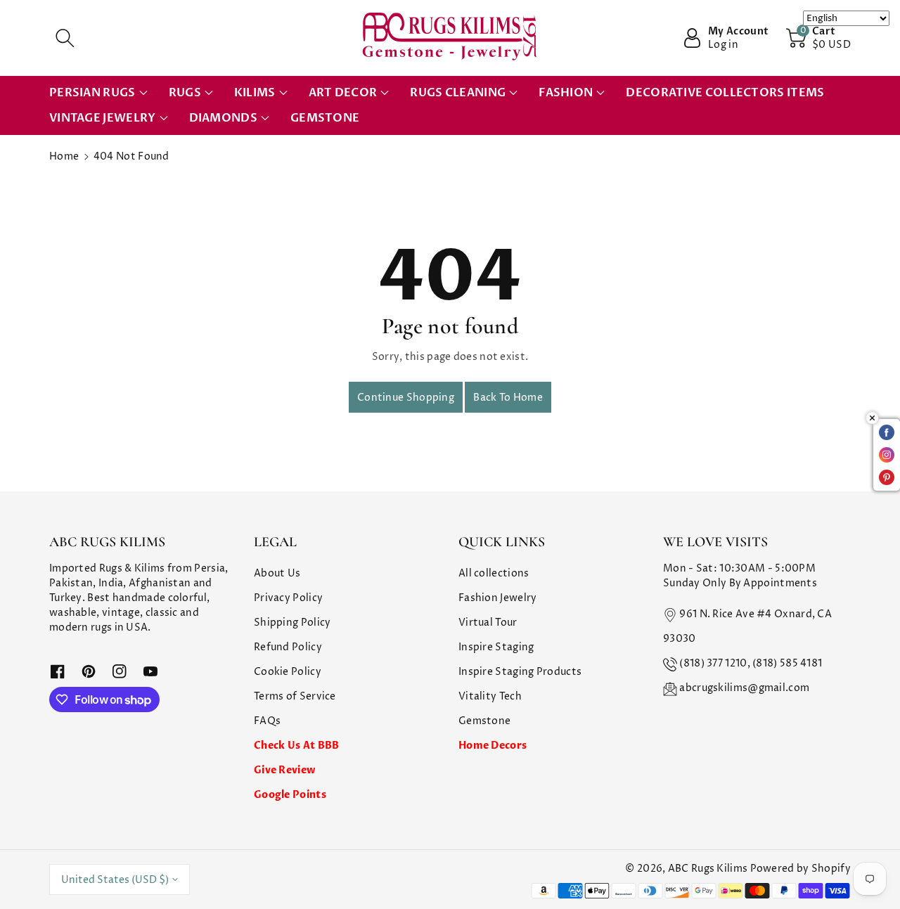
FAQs (267, 721)
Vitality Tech (490, 696)
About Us (277, 573)
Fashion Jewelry (497, 598)
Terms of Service (295, 696)
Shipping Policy (292, 622)
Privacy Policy (288, 598)
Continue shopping (405, 397)
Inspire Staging (496, 647)
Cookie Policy (287, 671)
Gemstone (484, 721)
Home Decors (492, 745)
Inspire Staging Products (519, 671)
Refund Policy (288, 647)
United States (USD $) (115, 880)
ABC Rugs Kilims (708, 868)
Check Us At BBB (297, 745)
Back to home (508, 397)
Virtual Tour (488, 622)
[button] (64, 37)
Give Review (284, 770)
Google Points (290, 794)
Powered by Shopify (800, 868)
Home (64, 156)
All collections (493, 573)
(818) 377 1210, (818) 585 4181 (750, 663)
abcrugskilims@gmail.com (744, 688)
